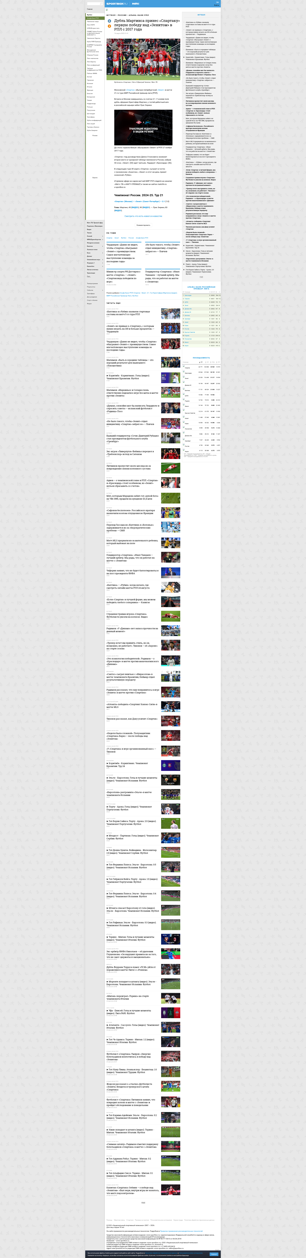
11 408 (200, 417)
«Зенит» (160, 90)
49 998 (207, 428)
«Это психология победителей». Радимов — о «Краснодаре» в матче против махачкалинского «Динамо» (200, 198)
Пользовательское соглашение (161, 1220)
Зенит (101, 146)
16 (183, 345)
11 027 (218, 434)
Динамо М (95, 146)
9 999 (200, 428)
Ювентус (95, 214)
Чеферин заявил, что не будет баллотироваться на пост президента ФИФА (201, 156)
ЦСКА (95, 172)
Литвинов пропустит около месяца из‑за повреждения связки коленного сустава (201, 103)
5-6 (217, 325)
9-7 (217, 309)
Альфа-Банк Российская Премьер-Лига (201, 288)
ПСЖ (101, 201)
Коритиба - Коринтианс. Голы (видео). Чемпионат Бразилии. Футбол (201, 58)
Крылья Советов (95, 153)
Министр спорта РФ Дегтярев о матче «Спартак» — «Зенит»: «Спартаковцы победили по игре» (123, 276)
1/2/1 (212, 325)
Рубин (90, 165)
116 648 (206, 377)
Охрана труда (178, 1220)
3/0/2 (212, 305)
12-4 (217, 305)
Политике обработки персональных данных (161, 1253)
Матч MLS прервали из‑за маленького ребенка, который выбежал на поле (201, 142)
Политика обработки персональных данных (199, 1220)
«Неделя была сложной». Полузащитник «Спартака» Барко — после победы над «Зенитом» (200, 234)
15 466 (200, 395)
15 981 (218, 417)
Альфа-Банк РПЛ (139, 15)
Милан (90, 201)
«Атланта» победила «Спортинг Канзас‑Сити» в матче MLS (198, 222)
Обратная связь (119, 1220)
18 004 (218, 377)
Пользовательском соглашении (190, 1253)
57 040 (207, 417)
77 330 (207, 395)
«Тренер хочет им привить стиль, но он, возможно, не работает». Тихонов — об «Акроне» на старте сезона (201, 190)
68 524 (207, 389)
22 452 (218, 405)
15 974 (218, 367)
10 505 (200, 422)
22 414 (218, 400)
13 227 (218, 389)
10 (183, 325)
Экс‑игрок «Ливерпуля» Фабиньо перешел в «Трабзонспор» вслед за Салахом (199, 95)
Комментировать (143, 225)
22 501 (218, 372)
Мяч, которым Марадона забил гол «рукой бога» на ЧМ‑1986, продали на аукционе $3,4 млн (200, 120)
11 (219, 302)
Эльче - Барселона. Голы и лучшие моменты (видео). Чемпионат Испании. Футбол (199, 253)
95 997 (207, 383)
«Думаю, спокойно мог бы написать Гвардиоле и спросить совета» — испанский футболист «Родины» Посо (201, 72)
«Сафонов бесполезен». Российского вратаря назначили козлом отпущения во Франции (200, 128)
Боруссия (95, 188)
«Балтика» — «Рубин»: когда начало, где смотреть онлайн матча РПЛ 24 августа (201, 164)
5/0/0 (212, 295)
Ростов (95, 159)
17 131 (200, 389)
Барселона (90, 188)
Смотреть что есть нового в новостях (143, 216)
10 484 (218, 428)
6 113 (200, 450)
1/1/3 (212, 335)
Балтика (101, 140)
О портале (129, 1220)
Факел (101, 165)
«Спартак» (130, 90)
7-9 (217, 329)
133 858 (206, 367)
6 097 (218, 445)
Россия (122, 15)
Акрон (90, 140)
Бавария (101, 182)
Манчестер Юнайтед (101, 195)
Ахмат (95, 140)
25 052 (218, 383)
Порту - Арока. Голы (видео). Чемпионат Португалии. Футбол (198, 265)
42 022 (207, 422)
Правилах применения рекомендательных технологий (181, 1231)
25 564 (200, 372)
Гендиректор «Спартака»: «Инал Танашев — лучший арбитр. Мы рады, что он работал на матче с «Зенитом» (162, 276)
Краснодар (90, 153)
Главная (90, 9)
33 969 (207, 445)
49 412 (207, 434)
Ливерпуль (90, 195)
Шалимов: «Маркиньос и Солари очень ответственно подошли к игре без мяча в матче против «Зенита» (201, 65)
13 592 (218, 411)
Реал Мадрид (90, 208)
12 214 (200, 411)
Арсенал (90, 182)
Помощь (109, 1220)
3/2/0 (212, 302)
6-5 (217, 315)
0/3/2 (212, 339)
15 (219, 295)
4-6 (217, 319)
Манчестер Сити (95, 195)
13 (183, 335)
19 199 (200, 383)
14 (183, 339)
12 (219, 299)
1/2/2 (212, 322)
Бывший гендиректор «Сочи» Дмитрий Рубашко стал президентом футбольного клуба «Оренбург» (201, 88)
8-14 (217, 335)
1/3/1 (212, 319)
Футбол (89, 15)
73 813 (207, 400)
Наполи (95, 201)
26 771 (200, 367)
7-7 (217, 312)
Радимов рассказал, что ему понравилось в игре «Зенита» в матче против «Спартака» (201, 216)
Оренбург (90, 159)
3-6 (217, 342)
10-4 (217, 295)
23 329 (200, 377)
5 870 (218, 450)
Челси (101, 208)
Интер (101, 188)
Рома (95, 208)
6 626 (218, 422)
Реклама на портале (142, 1220)
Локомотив (101, 153)
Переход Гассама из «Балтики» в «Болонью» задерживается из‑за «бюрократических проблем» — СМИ (200, 136)
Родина (187, 335)
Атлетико (95, 182)
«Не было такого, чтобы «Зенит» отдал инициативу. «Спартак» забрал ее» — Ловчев (162, 248)
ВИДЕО (135, 207)
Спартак (95, 165)
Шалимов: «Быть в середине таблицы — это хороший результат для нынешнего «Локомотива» (201, 51)
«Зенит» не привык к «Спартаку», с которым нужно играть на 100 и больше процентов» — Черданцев (201, 32)
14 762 (200, 400)
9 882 (200, 434)
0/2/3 (212, 342)
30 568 (207, 450)
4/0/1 (212, 299)
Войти (216, 5)
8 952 (218, 440)
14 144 (200, 405)
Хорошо (214, 1254)
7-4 (217, 302)
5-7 (217, 332)
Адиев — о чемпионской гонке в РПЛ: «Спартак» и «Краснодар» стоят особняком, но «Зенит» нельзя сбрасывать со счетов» (200, 112)
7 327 (200, 440)
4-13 (217, 345)
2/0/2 (212, 315)
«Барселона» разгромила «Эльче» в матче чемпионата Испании (199, 260)
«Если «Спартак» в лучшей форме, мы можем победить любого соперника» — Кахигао (201, 172)
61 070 (207, 411)
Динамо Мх (90, 146)
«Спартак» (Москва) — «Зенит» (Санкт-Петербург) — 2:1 (139, 201)
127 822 (206, 372)
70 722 (207, 405)
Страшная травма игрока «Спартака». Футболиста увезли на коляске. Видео (201, 178)
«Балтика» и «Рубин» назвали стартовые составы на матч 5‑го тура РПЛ (200, 24)
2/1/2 (212, 312)
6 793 (200, 445)
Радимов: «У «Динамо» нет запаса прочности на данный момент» (199, 184)
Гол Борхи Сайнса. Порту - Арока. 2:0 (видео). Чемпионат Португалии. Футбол (200, 272)
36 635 (207, 440)
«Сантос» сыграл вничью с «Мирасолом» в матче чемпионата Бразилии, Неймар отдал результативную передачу (199, 207)
